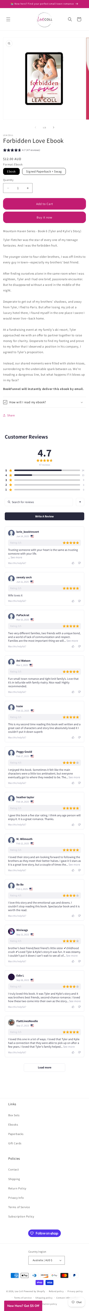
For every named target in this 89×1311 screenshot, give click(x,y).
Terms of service (22, 1297)
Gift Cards (15, 1143)
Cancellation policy (46, 1303)
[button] (8, 19)
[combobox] (80, 502)
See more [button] (16, 557)
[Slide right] (53, 127)
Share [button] (11, 415)
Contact (13, 1169)
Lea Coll (19, 1291)
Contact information (67, 1297)
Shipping (14, 1179)
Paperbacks (16, 1134)
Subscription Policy (21, 1216)
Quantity (8, 180)
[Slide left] (35, 127)
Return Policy (17, 1188)
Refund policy (56, 1291)
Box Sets (14, 1115)
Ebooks (13, 1124)
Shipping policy (44, 1297)
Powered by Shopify (34, 1291)
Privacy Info (16, 1198)
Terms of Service (19, 1207)
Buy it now (44, 217)
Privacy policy (75, 1291)
